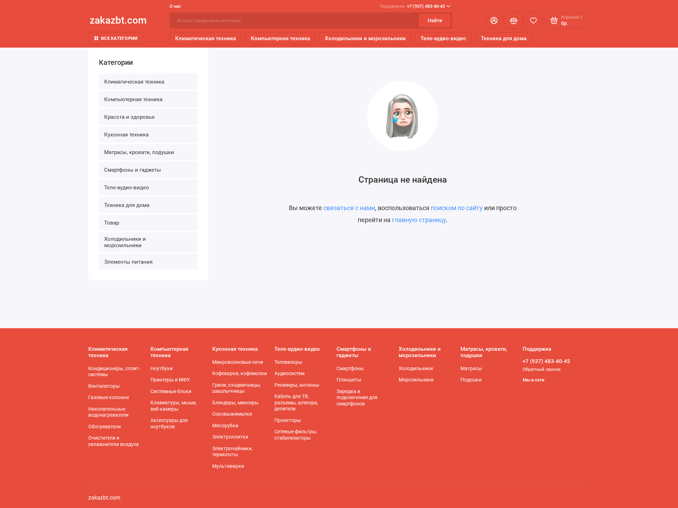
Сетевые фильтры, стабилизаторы (295, 435)
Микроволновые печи (237, 362)
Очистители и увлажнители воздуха (113, 441)
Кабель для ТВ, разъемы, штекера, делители (296, 402)
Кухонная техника (126, 134)
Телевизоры (288, 362)
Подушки (471, 379)
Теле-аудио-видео (443, 38)
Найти (435, 20)
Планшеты (349, 379)
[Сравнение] (513, 20)
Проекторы (287, 420)
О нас (175, 6)
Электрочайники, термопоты (232, 452)
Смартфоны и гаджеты (132, 170)
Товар (111, 223)
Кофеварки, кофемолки (239, 373)
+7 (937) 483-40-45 (412, 6)
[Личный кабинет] (494, 20)
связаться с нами (349, 208)
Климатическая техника (205, 38)
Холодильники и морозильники (365, 38)
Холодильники (416, 368)
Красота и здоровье (129, 117)
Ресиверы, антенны (296, 385)
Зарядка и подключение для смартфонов (357, 397)
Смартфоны (350, 368)
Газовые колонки (108, 397)
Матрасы (471, 368)
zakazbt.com (118, 20)
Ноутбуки (161, 368)
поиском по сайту (457, 208)
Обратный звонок (542, 369)
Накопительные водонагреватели (108, 412)
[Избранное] (533, 20)
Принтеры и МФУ (170, 379)
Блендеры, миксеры (235, 402)
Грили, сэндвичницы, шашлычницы (236, 388)
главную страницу (419, 220)
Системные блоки (170, 391)
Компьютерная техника (280, 38)
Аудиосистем (289, 373)
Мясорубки (225, 425)
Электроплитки (230, 437)
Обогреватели (104, 426)
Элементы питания (128, 262)
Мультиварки (228, 466)
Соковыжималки (232, 414)
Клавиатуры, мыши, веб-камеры (173, 406)
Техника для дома (504, 38)
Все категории (119, 38)
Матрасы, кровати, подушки (139, 152)
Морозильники (416, 379)
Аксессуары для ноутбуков (169, 423)
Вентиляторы (104, 386)
